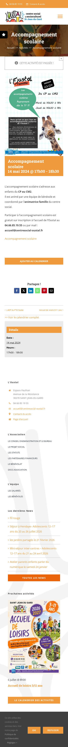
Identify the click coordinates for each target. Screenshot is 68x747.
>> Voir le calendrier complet (22, 317)
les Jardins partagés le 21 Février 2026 (32, 540)
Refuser (53, 730)
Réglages (11, 742)
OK (34, 730)
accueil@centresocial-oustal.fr (29, 408)
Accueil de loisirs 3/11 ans (50, 310)
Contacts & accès (22, 414)
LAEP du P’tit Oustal (15, 310)
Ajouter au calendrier (34, 261)
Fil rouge (15, 518)
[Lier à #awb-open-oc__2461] (4, 34)
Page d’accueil (20, 419)
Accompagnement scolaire (21, 238)
